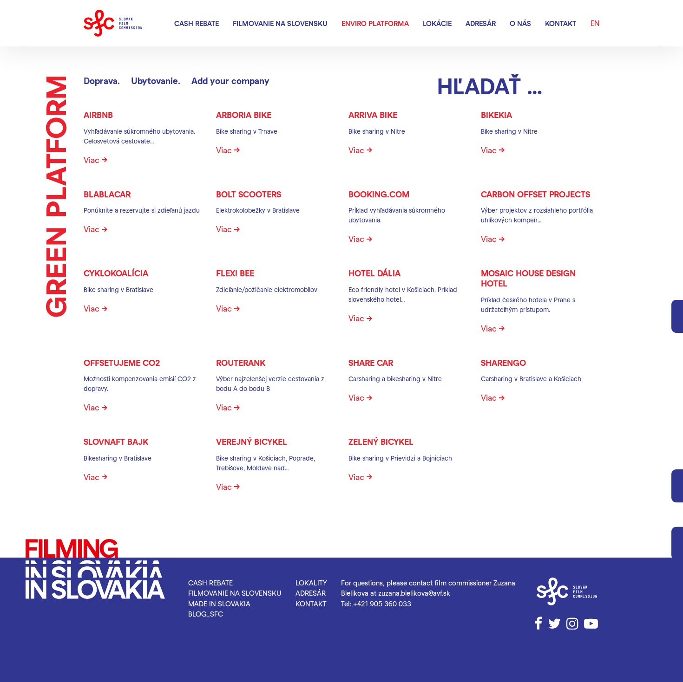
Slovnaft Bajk (116, 441)
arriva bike (372, 114)
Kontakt (560, 23)
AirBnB (98, 114)
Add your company (230, 80)
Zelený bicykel (381, 441)
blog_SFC (205, 614)
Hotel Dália (374, 273)
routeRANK (240, 362)
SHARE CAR (370, 362)
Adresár (481, 23)
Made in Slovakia (219, 603)
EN (595, 23)
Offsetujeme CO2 (122, 362)
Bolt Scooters (248, 194)
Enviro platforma (375, 23)
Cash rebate (196, 23)
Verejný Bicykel (251, 441)
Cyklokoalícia (116, 273)
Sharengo (503, 362)
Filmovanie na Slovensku (280, 23)
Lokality (311, 582)
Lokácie (437, 23)
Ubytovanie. (155, 80)
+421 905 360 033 (382, 603)
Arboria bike (243, 114)
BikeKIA (496, 114)
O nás (520, 23)
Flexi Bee (235, 273)
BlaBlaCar (107, 194)
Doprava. (102, 80)
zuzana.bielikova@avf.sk (414, 593)
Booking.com (378, 194)
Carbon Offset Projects (535, 194)
